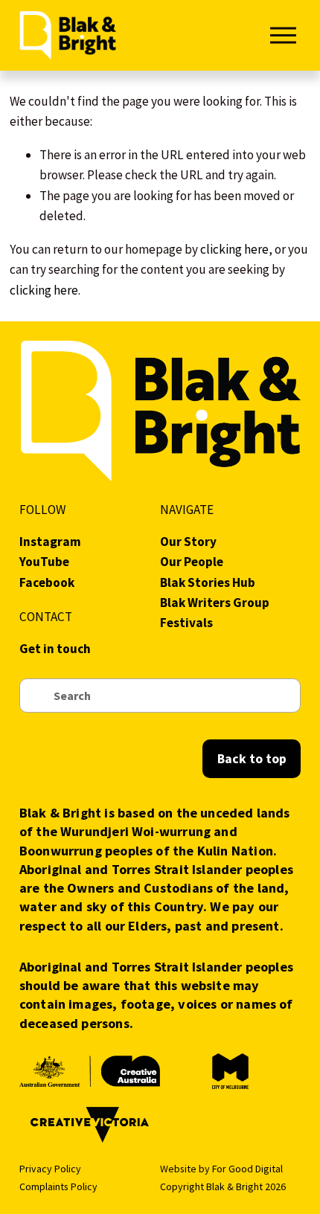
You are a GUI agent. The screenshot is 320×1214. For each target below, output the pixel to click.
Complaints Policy (58, 1186)
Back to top (252, 759)
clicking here (234, 249)
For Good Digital (247, 1168)
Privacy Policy (50, 1168)
